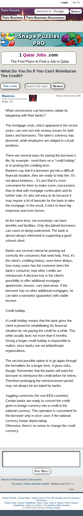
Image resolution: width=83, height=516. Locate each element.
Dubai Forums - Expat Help (16, 498)
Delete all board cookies (36, 483)
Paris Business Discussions (45, 17)
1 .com (40, 57)
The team (16, 483)
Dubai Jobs (10, 503)
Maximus (8, 96)
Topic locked (10, 86)
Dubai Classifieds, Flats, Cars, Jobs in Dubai (40, 503)
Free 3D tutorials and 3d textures (62, 498)
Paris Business (12, 17)
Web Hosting (63, 505)
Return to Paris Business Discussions (21, 479)
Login (64, 2)
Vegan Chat (38, 498)
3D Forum (41, 500)
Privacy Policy (53, 507)
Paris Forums (10, 10)
